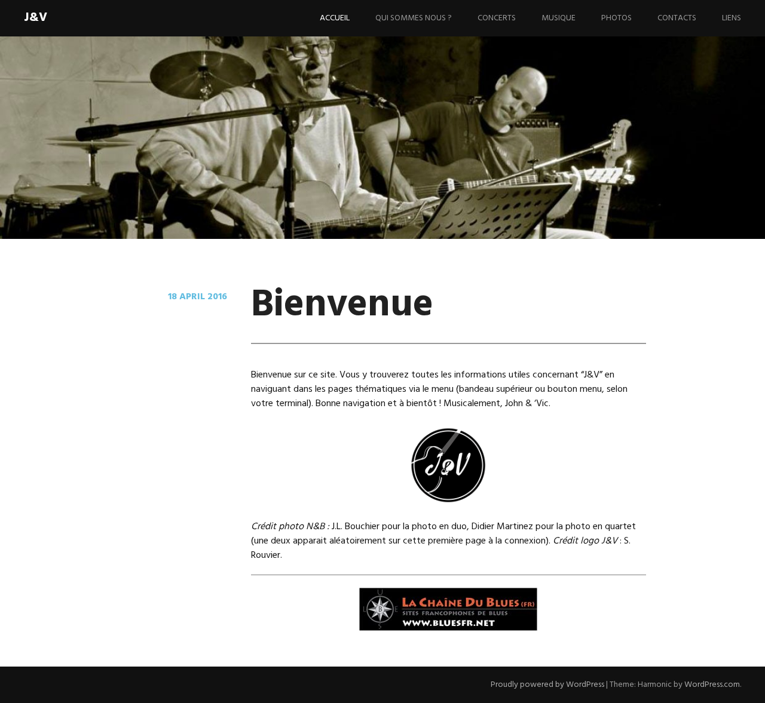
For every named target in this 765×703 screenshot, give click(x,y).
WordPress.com (712, 685)
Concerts (497, 18)
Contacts (676, 18)
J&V (35, 17)
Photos (616, 18)
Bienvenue (342, 305)
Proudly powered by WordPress (547, 685)
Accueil (335, 18)
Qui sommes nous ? (413, 18)
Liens (731, 18)
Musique (558, 18)
